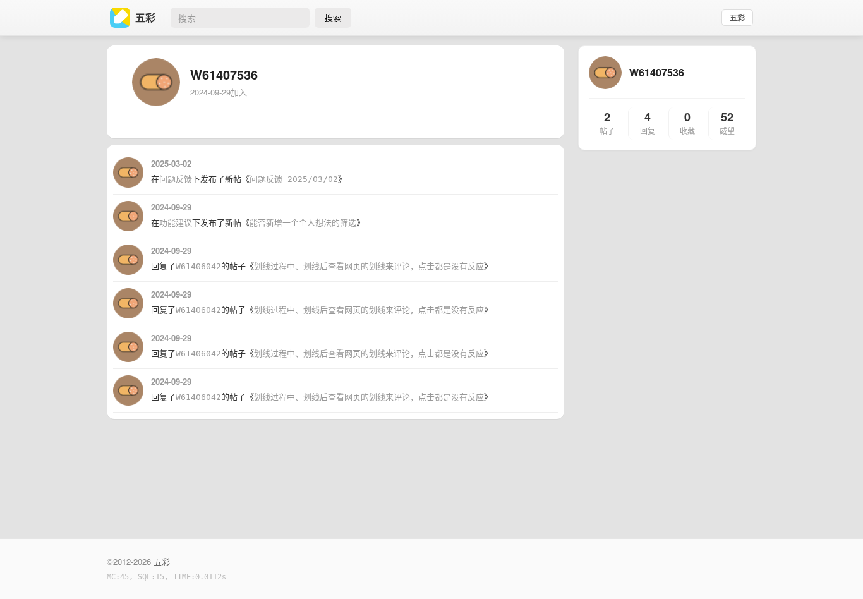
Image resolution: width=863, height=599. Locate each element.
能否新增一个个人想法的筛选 (303, 222)
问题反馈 (175, 179)
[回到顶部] (836, 570)
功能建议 (175, 222)
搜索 (333, 17)
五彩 (737, 17)
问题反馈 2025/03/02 (294, 179)
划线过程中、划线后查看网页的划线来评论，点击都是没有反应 (369, 266)
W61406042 (198, 266)
